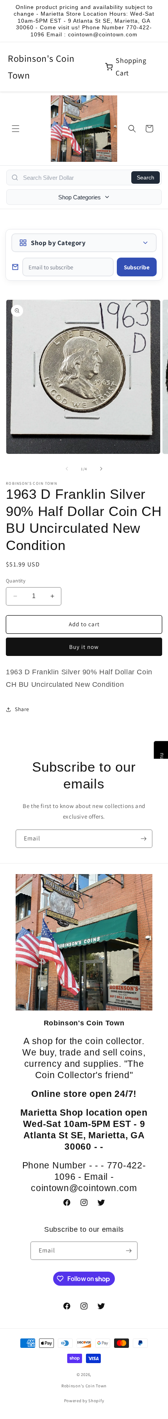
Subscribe (137, 267)
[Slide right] (101, 468)
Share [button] (22, 709)
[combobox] (74, 177)
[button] (15, 128)
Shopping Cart (131, 66)
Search (145, 177)
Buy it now (84, 646)
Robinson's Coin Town (41, 66)
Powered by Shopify (84, 1400)
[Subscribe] (143, 839)
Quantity (15, 580)
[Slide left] (66, 468)
